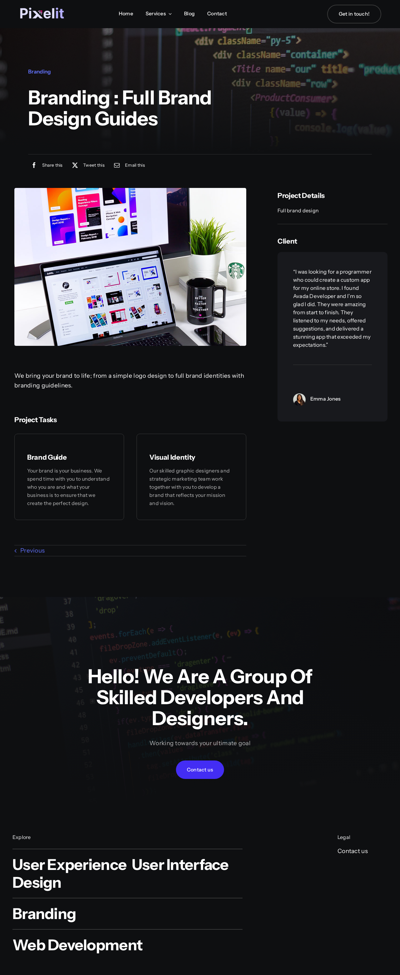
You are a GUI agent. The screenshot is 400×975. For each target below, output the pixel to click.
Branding (39, 71)
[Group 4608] (42, 4)
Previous (32, 550)
